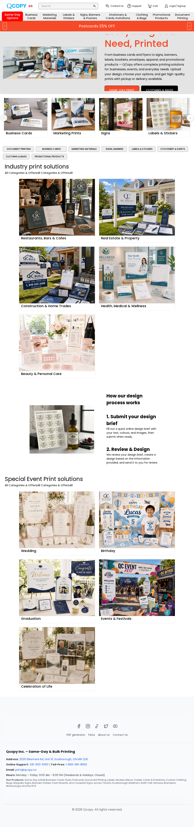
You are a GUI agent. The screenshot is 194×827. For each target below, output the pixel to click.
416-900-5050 (39, 764)
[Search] (95, 6)
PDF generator (75, 735)
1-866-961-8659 (76, 764)
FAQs (91, 735)
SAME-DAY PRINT (122, 90)
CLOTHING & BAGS (159, 90)
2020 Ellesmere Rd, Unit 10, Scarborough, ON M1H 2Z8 (54, 759)
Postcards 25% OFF (97, 26)
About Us (104, 735)
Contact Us (120, 735)
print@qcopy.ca (25, 770)
